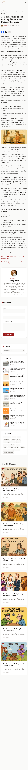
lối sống (5, 449)
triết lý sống (17, 449)
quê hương (11, 447)
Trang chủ (3, 10)
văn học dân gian (7, 442)
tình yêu (22, 447)
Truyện (9, 10)
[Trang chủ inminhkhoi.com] (4, 2)
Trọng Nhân (6, 25)
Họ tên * (5, 308)
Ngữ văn (18, 442)
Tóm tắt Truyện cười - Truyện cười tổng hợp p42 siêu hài (13, 489)
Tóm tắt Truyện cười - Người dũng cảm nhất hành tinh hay (13, 594)
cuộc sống (11, 449)
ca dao (19, 437)
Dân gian (12, 444)
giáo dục (13, 439)
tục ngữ (14, 437)
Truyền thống (6, 444)
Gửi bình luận (8, 334)
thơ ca (18, 444)
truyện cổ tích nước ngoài (8, 452)
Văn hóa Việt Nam (7, 437)
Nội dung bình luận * (7, 321)
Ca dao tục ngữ (6, 439)
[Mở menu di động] (25, 2)
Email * (4, 314)
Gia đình (5, 447)
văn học (13, 442)
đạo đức (16, 447)
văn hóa (18, 439)
